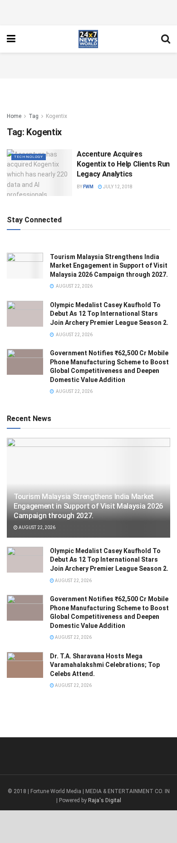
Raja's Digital (104, 800)
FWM (88, 186)
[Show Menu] (11, 39)
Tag (34, 116)
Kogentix (56, 116)
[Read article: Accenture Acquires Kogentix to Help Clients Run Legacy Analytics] (39, 172)
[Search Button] (165, 39)
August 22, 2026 (36, 527)
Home (14, 116)
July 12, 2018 (117, 186)
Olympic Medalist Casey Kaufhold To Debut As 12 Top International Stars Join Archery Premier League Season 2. (109, 313)
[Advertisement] (88, 11)
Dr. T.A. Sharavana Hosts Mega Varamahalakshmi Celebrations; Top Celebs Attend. (105, 664)
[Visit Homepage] (88, 39)
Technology (28, 157)
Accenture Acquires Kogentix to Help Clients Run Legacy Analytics (123, 164)
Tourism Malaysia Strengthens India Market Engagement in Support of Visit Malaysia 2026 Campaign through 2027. (109, 265)
